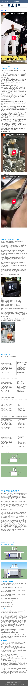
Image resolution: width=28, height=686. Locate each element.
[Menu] (2, 5)
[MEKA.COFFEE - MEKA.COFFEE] (14, 5)
